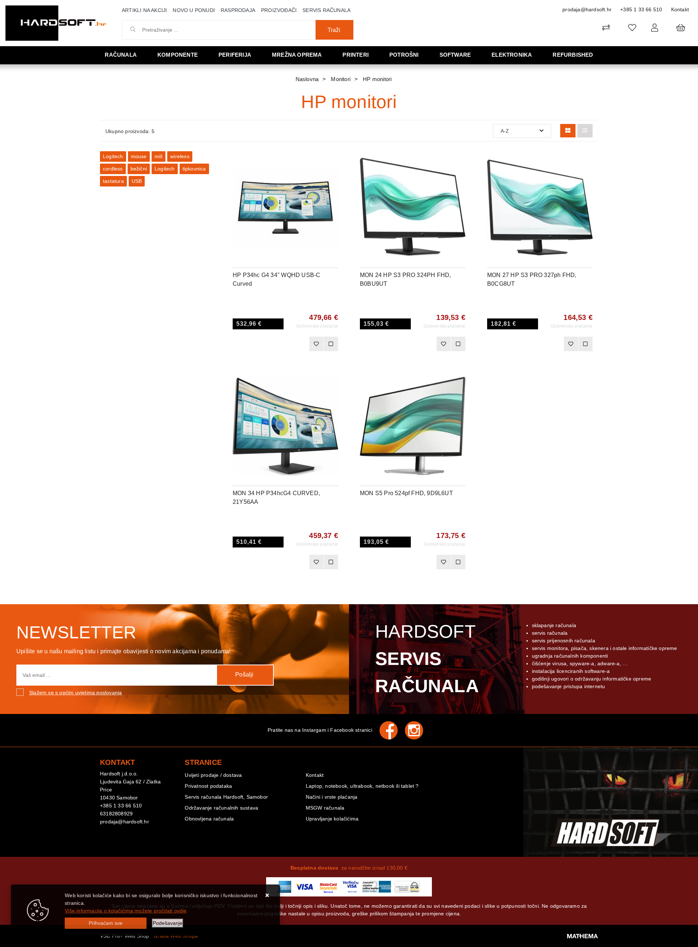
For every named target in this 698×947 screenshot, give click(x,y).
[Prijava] (654, 27)
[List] (585, 130)
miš (159, 156)
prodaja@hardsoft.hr (586, 9)
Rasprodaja (238, 10)
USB (137, 181)
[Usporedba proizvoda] (331, 344)
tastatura (113, 181)
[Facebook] (392, 730)
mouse (139, 156)
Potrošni (404, 55)
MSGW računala (325, 808)
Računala (121, 55)
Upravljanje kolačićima (332, 819)
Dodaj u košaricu (276, 344)
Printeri (355, 55)
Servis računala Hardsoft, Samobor (226, 797)
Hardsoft (427, 658)
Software (455, 55)
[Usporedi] (332, 162)
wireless (179, 156)
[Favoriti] (316, 344)
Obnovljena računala (209, 819)
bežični (139, 169)
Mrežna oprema (297, 55)
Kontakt (680, 9)
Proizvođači (279, 10)
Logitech (113, 156)
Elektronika (512, 55)
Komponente (177, 55)
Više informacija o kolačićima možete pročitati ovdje (125, 911)
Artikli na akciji (144, 10)
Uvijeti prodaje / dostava (213, 775)
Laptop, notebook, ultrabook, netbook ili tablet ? (362, 786)
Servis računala (326, 10)
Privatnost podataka (208, 786)
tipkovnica (194, 169)
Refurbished (573, 55)
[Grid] (567, 130)
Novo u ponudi (194, 10)
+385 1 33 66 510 (641, 9)
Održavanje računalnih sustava (221, 808)
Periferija (234, 55)
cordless (113, 169)
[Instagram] (417, 730)
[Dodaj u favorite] (332, 180)
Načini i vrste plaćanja (332, 797)
